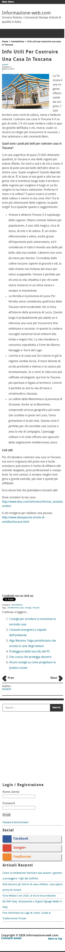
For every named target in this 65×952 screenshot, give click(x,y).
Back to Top (55, 939)
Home (5, 42)
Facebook (20, 839)
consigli (28, 608)
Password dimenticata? (16, 822)
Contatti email (11, 938)
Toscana (36, 608)
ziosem (5, 65)
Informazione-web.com (26, 13)
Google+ (19, 848)
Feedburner (22, 857)
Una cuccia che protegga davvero (30, 657)
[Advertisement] (32, 559)
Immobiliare (17, 42)
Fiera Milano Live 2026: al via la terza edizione (29, 896)
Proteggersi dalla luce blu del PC (29, 651)
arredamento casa (16, 608)
